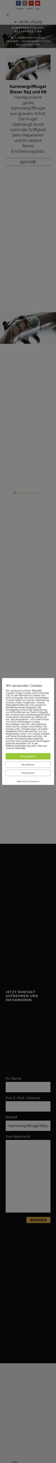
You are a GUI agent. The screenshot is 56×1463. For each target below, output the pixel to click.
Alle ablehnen (28, 764)
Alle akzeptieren (28, 756)
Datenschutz (22, 781)
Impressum (34, 781)
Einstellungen (28, 773)
